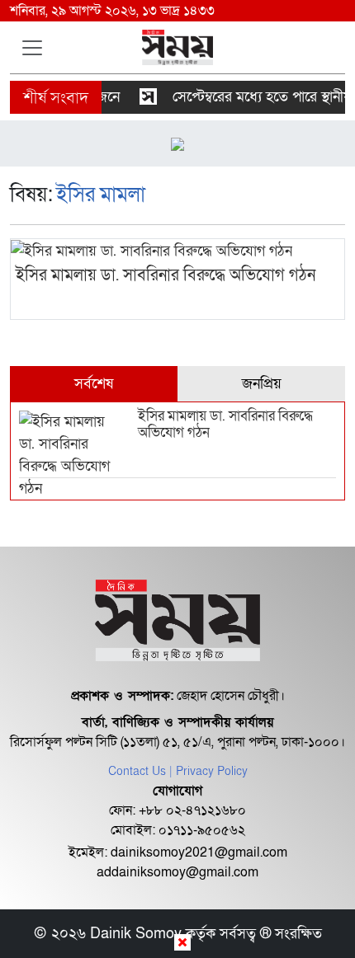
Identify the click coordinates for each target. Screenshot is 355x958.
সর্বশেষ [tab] (93, 383)
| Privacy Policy (208, 771)
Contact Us (137, 771)
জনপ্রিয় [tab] (262, 383)
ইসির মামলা (100, 195)
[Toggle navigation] (32, 47)
